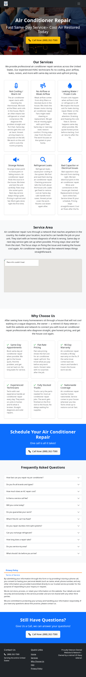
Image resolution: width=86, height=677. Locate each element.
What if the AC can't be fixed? (18, 519)
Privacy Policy (12, 570)
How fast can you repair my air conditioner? (24, 477)
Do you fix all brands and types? (19, 484)
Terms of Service (13, 575)
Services (34, 658)
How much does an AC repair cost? (21, 491)
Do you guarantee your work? (19, 512)
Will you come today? (15, 505)
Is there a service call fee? (17, 498)
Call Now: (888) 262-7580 (44, 40)
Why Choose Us (37, 661)
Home (33, 654)
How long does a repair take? (18, 539)
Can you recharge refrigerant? (19, 532)
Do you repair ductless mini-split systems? (24, 526)
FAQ (32, 665)
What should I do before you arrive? (21, 553)
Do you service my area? (16, 546)
